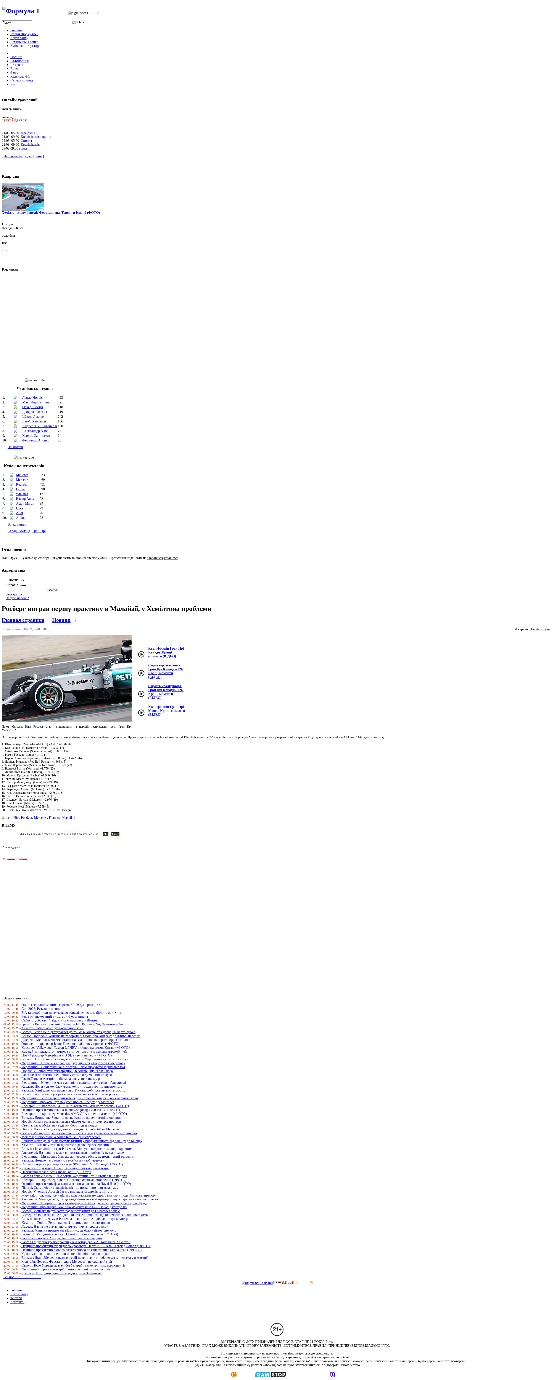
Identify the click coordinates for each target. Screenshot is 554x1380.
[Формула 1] (21, 11)
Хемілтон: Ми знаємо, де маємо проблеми (52, 1028)
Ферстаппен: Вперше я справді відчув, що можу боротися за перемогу (73, 1063)
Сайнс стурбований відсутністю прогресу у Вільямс (59, 1020)
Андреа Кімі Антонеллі (39, 426)
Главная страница (23, 620)
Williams (22, 494)
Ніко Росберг (22, 817)
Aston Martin (25, 503)
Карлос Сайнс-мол (36, 435)
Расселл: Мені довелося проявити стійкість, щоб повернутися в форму (73, 1090)
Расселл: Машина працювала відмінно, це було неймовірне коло (68, 1230)
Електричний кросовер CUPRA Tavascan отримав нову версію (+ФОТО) (75, 1106)
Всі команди (17, 524)
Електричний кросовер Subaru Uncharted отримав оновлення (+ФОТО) (73, 1180)
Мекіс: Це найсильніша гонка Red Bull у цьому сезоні (61, 1137)
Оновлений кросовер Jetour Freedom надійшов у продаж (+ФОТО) (70, 1043)
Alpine (20, 517)
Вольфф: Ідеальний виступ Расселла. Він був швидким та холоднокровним (76, 1149)
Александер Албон (36, 431)
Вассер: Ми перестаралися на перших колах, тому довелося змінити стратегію (79, 1133)
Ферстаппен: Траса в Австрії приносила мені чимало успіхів (66, 1269)
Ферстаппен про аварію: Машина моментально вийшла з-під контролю (74, 1207)
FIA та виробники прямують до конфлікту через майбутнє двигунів (71, 1012)
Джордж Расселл (34, 412)
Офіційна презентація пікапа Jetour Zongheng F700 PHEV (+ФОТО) (71, 1110)
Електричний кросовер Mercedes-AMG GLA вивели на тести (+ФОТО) (74, 1113)
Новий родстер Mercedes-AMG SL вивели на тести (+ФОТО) (66, 1055)
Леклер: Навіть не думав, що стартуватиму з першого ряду (64, 1226)
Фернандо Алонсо (35, 440)
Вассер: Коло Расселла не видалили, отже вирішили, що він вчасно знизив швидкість (84, 1215)
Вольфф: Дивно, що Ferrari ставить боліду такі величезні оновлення (71, 1117)
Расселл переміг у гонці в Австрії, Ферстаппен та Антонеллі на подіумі (74, 1176)
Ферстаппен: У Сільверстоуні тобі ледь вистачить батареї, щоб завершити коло (79, 1098)
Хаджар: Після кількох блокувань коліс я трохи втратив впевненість (71, 1086)
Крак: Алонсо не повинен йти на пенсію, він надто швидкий (66, 1254)
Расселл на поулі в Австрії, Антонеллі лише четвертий (61, 1238)
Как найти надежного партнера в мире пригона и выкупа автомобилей (74, 1051)
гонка (23, 148)
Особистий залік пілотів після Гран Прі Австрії (56, 1172)
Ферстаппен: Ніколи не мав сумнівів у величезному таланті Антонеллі (73, 1082)
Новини (61, 620)
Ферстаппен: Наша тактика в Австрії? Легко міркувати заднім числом (73, 1067)
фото (38, 156)
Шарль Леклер (33, 416)
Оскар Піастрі (32, 407)
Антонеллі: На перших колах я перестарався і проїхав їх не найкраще (72, 1152)
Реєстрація (14, 594)
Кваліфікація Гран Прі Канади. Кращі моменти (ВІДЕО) (166, 652)
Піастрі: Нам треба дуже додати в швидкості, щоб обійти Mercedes (70, 1129)
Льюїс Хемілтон (34, 421)
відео (28, 156)
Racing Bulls (25, 498)
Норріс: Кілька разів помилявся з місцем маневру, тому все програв (71, 1121)
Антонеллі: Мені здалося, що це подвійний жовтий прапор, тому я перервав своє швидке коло (91, 1199)
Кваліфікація (30, 144)
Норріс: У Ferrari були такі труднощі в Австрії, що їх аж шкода (67, 1071)
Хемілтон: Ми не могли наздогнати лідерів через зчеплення (65, 1145)
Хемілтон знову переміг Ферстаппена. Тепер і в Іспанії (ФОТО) (51, 212)
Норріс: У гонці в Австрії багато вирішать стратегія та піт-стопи (68, 1191)
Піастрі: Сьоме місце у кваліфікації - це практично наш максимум (70, 1187)
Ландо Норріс (32, 397)
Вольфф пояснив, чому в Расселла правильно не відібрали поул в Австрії (75, 1219)
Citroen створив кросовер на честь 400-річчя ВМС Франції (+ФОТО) (72, 1164)
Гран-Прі (39, 531)
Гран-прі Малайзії (62, 817)
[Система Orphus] (72, 836)
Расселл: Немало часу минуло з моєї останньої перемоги (63, 1160)
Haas (19, 508)
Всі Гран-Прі (13, 156)
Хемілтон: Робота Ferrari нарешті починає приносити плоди (65, 1222)
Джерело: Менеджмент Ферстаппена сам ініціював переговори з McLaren (75, 1040)
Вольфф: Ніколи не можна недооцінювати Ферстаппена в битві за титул (74, 1059)
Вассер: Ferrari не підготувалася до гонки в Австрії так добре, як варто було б (78, 1032)
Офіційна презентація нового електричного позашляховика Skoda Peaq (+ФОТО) (81, 1250)
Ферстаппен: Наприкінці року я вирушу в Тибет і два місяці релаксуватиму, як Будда (84, 1203)
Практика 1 (29, 133)
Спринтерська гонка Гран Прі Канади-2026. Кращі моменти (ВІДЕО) (166, 671)
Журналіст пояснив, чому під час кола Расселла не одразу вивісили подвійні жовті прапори (89, 1195)
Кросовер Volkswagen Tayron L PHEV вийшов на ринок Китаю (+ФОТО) (75, 1047)
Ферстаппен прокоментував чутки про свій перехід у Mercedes (67, 1102)
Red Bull (22, 484)
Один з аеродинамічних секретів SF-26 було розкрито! (61, 1005)
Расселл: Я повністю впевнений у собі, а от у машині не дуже (67, 1075)
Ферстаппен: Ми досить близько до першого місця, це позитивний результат (78, 1156)
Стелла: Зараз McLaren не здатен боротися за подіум (59, 1125)
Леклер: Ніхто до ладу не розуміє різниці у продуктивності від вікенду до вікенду (81, 1141)
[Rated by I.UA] (283, 1283)
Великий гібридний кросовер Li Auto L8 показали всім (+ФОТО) (69, 1234)
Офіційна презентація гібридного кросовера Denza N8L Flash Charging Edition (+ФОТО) (86, 1246)
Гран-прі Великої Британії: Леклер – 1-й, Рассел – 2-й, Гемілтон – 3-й (72, 1024)
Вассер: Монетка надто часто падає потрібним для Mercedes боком (70, 1211)
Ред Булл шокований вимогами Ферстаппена (54, 1016)
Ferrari (20, 489)
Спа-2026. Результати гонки (42, 1008)
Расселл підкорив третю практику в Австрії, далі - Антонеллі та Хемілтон (75, 1242)
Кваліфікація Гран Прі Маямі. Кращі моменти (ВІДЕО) (166, 710)
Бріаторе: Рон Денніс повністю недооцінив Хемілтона (61, 1273)
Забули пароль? (17, 598)
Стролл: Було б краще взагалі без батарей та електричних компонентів (73, 1265)
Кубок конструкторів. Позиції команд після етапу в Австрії (65, 1168)
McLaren (22, 475)
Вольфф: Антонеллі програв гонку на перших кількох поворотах (69, 1094)
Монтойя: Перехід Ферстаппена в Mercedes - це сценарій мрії (66, 1261)
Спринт (26, 140)
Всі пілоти (15, 447)
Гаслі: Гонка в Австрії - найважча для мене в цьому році (62, 1078)
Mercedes (22, 479)
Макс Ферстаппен (35, 402)
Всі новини (22, 1277)
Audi (19, 513)
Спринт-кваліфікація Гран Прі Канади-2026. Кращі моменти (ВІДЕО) (166, 692)
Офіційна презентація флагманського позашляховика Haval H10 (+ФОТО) (76, 1184)
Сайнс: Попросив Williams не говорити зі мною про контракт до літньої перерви (80, 1036)
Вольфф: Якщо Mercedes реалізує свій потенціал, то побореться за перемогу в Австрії (84, 1257)
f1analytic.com (540, 629)
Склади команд (19, 531)
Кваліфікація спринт (36, 137)
